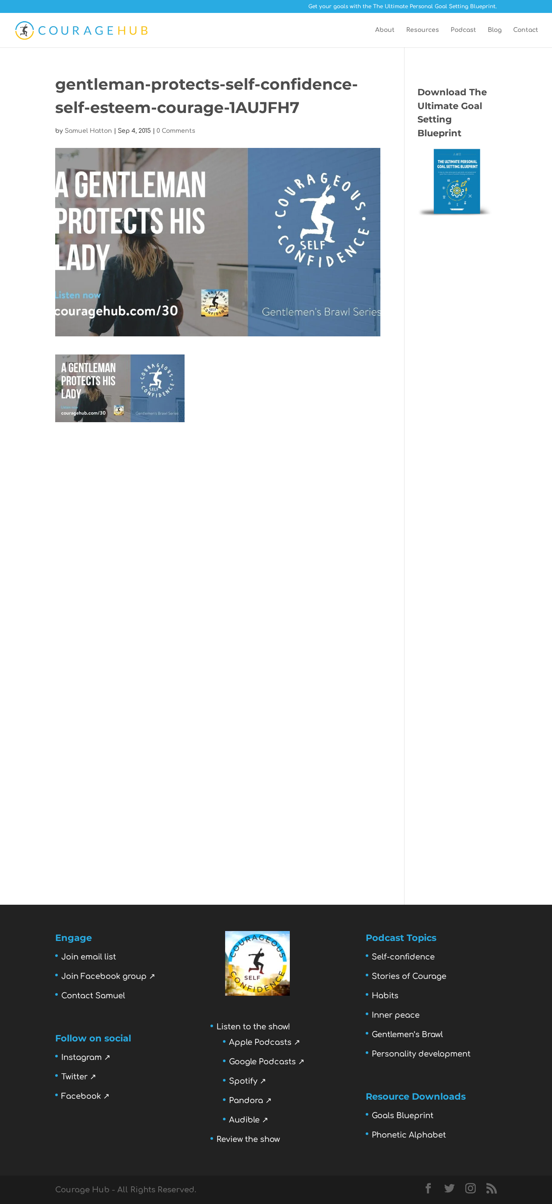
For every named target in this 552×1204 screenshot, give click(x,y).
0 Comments (176, 131)
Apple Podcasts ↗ (264, 1042)
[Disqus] (217, 530)
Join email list (88, 957)
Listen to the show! (253, 1026)
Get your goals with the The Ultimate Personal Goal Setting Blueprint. (402, 6)
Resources (422, 30)
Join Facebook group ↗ (108, 976)
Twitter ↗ (78, 1076)
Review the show (248, 1139)
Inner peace (396, 1015)
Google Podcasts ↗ (266, 1061)
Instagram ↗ (85, 1057)
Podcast (463, 30)
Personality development (421, 1054)
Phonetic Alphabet (409, 1135)
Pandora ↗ (250, 1100)
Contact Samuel (93, 995)
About (385, 30)
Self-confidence (403, 957)
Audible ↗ (248, 1120)
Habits (385, 995)
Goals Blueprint (402, 1115)
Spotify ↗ (247, 1081)
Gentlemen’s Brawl (407, 1034)
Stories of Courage (409, 976)
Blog (495, 30)
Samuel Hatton (88, 131)
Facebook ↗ (85, 1096)
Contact (525, 30)
